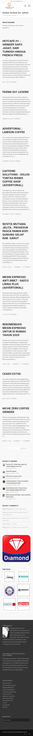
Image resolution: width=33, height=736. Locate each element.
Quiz (3, 702)
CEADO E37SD (11, 373)
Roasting (4, 705)
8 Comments (15, 364)
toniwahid (14, 82)
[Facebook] (27, 734)
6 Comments (16, 441)
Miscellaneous (6, 700)
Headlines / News (7, 696)
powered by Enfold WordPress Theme (19, 732)
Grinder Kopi (5, 694)
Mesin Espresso (6, 698)
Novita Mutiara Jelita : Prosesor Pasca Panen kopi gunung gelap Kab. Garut (15, 231)
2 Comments (17, 267)
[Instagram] (29, 734)
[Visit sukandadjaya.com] (16, 561)
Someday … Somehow (11, 524)
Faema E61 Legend (15, 91)
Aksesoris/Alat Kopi (7, 685)
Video (4, 707)
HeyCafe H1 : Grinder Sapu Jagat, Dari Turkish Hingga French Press (14, 48)
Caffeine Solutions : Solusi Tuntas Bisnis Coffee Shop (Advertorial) (16, 178)
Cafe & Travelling (7, 689)
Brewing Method (6, 687)
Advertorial (5, 683)
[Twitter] (24, 734)
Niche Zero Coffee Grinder (19, 509)
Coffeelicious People (8, 692)
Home (10, 15)
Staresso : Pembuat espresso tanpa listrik (17, 527)
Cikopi (9, 732)
